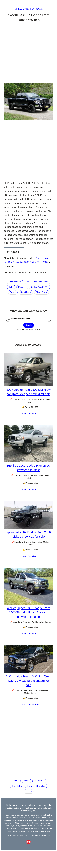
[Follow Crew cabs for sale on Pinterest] (28, 843)
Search (29, 325)
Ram (12, 292)
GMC (27, 791)
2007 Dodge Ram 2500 (36, 282)
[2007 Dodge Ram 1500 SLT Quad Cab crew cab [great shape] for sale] (28, 672)
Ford (15, 781)
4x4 (10, 287)
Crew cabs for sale (29, 8)
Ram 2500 (25, 292)
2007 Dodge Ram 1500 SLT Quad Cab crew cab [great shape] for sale (28, 681)
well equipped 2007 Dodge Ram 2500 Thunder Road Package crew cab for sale (28, 612)
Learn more (45, 831)
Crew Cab (16, 786)
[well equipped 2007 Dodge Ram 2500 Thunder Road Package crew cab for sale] (28, 604)
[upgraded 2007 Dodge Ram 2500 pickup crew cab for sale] (28, 528)
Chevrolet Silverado (35, 786)
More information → (30, 413)
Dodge (21, 287)
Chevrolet (38, 781)
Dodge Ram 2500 (39, 287)
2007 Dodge (14, 282)
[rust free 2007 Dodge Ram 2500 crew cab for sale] (28, 461)
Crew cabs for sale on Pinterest (38, 835)
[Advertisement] (28, 52)
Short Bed (40, 292)
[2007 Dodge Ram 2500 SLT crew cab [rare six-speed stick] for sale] (28, 385)
